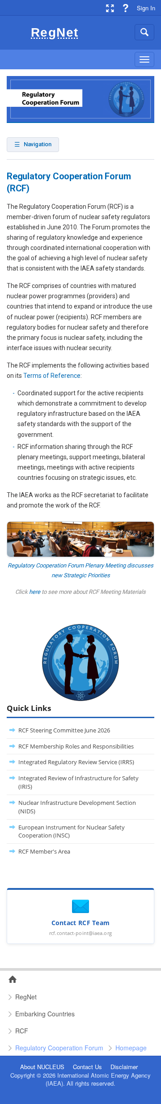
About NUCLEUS (42, 1067)
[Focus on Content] (110, 8)
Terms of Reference (51, 375)
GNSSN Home (10, 979)
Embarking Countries (45, 1013)
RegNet (26, 996)
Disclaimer (124, 1067)
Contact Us (87, 1067)
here (34, 591)
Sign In (146, 8)
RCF (21, 1030)
